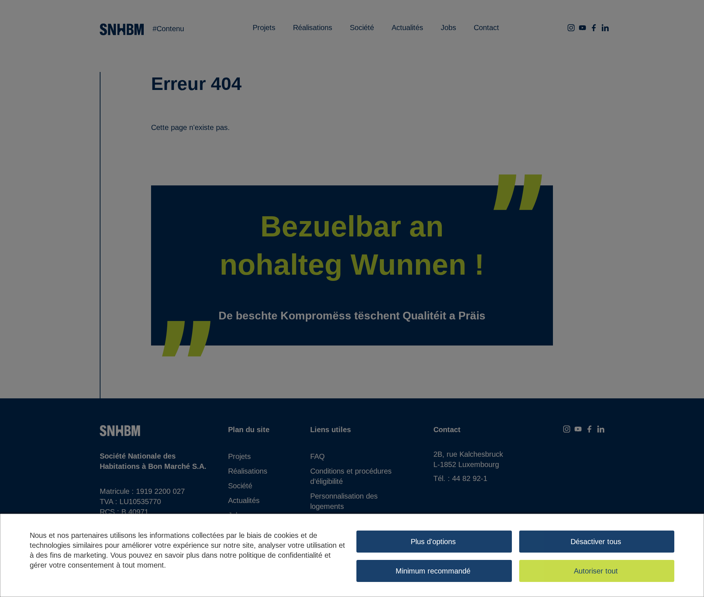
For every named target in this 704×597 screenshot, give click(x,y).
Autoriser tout (596, 571)
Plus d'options (433, 542)
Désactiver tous (596, 542)
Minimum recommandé (433, 571)
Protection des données (68, 578)
